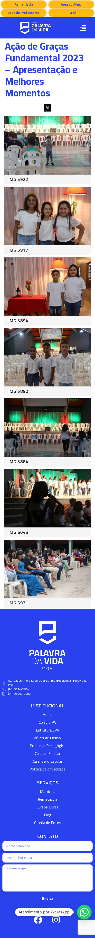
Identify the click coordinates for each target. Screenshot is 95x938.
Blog (47, 814)
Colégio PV (47, 722)
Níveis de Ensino (47, 737)
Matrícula (47, 791)
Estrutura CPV (47, 730)
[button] (83, 28)
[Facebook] (37, 919)
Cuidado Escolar (47, 753)
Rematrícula (47, 799)
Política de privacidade (47, 769)
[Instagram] (56, 919)
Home (48, 714)
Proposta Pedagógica (48, 745)
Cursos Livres (47, 807)
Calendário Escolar (47, 761)
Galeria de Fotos (47, 822)
